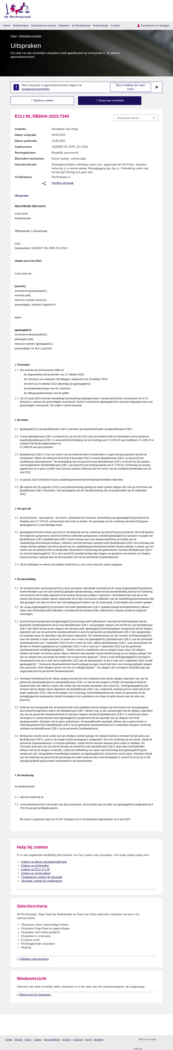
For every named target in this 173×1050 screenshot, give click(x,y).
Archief (88, 1039)
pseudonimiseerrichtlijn (36, 89)
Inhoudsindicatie (26, 164)
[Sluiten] (157, 87)
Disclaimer (98, 1039)
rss (160, 1039)
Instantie (20, 129)
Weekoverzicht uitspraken (35, 994)
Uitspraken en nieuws (43, 25)
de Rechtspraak (81, 25)
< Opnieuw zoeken (42, 100)
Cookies (38, 1039)
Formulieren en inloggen (155, 25)
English (8, 1039)
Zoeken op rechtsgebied (35, 873)
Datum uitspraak (25, 134)
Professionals (100, 25)
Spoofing (66, 1039)
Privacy (28, 1039)
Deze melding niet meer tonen (130, 87)
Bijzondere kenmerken (29, 158)
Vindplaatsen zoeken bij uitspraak (41, 877)
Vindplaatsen (23, 177)
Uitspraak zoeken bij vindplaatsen (41, 880)
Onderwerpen (21, 25)
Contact (115, 25)
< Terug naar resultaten (110, 100)
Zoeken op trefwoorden (35, 865)
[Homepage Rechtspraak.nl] (16, 9)
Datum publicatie (26, 140)
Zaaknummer (23, 146)
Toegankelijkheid (52, 1039)
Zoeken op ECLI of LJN (35, 869)
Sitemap (19, 1039)
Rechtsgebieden (25, 152)
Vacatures (78, 1039)
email (165, 1039)
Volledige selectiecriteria (34, 958)
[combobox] (136, 117)
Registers (64, 25)
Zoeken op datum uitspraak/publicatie (44, 861)
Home (6, 25)
